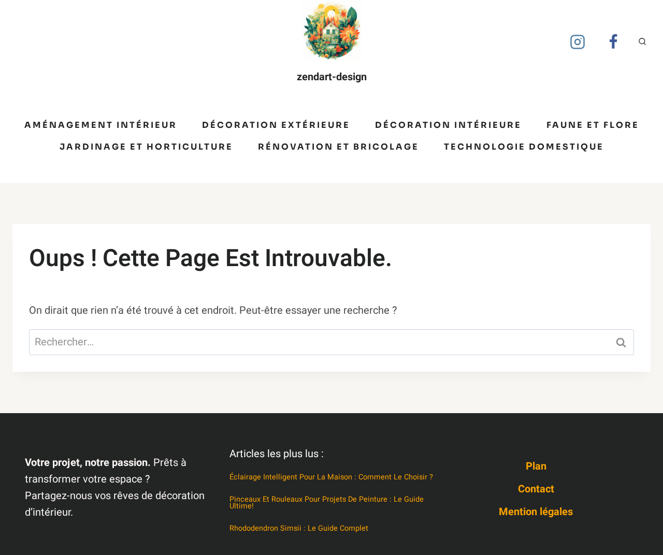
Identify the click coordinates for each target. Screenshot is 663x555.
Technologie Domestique (524, 146)
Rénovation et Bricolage (338, 146)
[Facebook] (613, 41)
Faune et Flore (592, 125)
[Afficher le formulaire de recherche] (642, 42)
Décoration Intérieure (448, 125)
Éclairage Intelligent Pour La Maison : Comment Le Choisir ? (331, 477)
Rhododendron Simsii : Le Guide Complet (298, 528)
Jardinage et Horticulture (146, 146)
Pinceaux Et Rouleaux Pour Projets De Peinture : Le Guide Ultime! (326, 503)
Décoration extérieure (276, 125)
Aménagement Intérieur (100, 125)
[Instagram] (577, 41)
